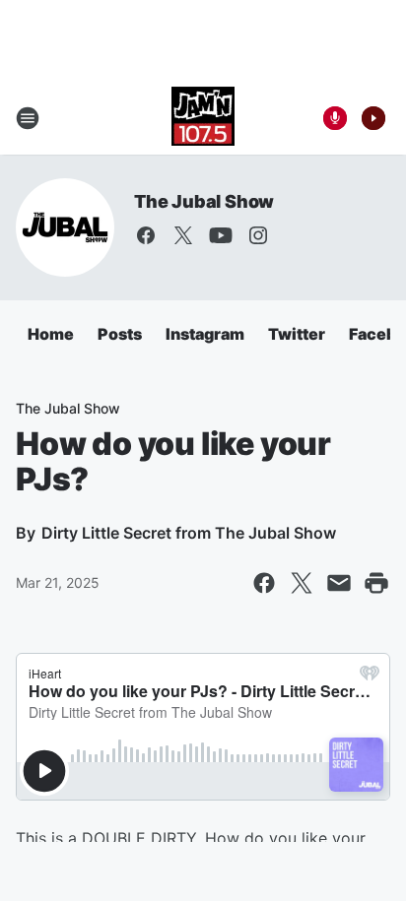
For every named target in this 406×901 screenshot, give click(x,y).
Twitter (296, 334)
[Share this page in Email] (339, 583)
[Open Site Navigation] (27, 118)
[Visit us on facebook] (146, 235)
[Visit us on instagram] (258, 235)
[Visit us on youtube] (221, 235)
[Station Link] (203, 118)
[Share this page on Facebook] (264, 583)
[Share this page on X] (301, 583)
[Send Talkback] (335, 118)
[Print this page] (376, 583)
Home (51, 334)
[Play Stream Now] (373, 118)
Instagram (205, 334)
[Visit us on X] (183, 235)
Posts (120, 334)
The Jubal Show (204, 201)
